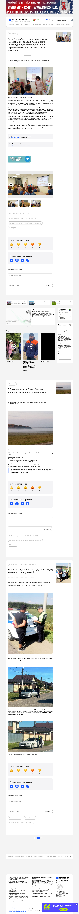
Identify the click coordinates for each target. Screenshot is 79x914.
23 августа (12, 545)
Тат (52, 20)
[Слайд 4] (32, 326)
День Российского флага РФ (19, 213)
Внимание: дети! (14, 818)
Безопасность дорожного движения (21, 564)
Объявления (37, 24)
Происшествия (48, 24)
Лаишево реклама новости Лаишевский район (25, 223)
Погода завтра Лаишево (29, 535)
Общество (12, 34)
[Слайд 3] (30, 326)
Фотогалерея (38, 856)
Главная (11, 24)
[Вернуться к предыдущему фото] (11, 184)
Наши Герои (60, 24)
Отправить (47, 285)
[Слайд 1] (27, 326)
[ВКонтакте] (11, 260)
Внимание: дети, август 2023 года (20, 822)
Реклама (27, 24)
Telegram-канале (15, 137)
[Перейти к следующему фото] (49, 184)
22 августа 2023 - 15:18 (13, 577)
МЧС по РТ (13, 535)
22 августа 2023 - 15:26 (13, 396)
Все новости (65, 360)
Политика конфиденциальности (17, 911)
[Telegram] (22, 260)
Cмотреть (63, 909)
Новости (19, 24)
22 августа (12, 228)
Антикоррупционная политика (16, 906)
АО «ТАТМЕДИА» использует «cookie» (18, 908)
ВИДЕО (60, 856)
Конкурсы (69, 24)
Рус (44, 20)
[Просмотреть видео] (13, 346)
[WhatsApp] (27, 260)
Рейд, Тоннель (30, 818)
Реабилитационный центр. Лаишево (21, 218)
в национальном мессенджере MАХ (20, 145)
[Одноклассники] (17, 260)
